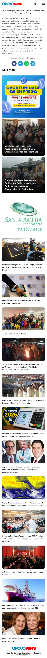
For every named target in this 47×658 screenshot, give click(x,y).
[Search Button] (35, 4)
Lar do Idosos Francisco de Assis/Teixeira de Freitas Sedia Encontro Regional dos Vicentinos (21, 148)
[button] (14, 63)
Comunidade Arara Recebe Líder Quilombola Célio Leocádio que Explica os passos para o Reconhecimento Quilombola (20, 185)
